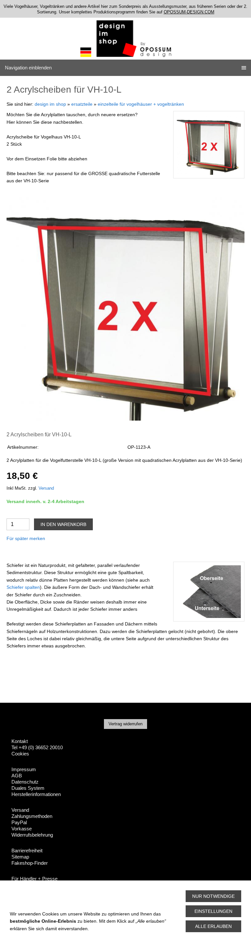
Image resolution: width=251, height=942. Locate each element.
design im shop (50, 104)
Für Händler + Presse (34, 878)
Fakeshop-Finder (29, 863)
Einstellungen (213, 911)
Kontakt (19, 741)
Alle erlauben (213, 926)
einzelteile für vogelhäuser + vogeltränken (141, 104)
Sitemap (20, 857)
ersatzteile (81, 104)
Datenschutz (25, 782)
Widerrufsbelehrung (32, 835)
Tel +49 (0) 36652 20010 (37, 747)
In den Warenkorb (63, 524)
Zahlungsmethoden (31, 816)
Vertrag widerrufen (125, 723)
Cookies (20, 753)
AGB (16, 775)
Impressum (23, 769)
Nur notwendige (213, 896)
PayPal (19, 822)
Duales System (27, 788)
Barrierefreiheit (26, 850)
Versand (46, 488)
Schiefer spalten (23, 587)
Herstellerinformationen (36, 794)
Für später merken (26, 538)
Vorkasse (21, 828)
